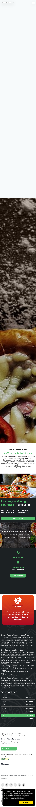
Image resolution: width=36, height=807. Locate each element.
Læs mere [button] (23, 798)
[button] (11, 802)
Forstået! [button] (26, 802)
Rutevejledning (18, 575)
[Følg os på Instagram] (7, 785)
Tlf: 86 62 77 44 (5, 744)
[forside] (13, 735)
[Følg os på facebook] (2, 785)
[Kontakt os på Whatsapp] (19, 785)
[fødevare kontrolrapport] (5, 759)
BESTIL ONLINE (18, 518)
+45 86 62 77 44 (9, 748)
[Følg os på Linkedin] (15, 785)
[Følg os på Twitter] (11, 785)
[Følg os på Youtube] (23, 785)
